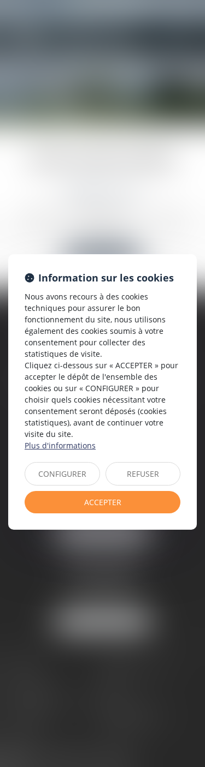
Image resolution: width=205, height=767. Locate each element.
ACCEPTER (102, 502)
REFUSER (143, 474)
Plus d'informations (60, 445)
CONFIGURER (62, 474)
